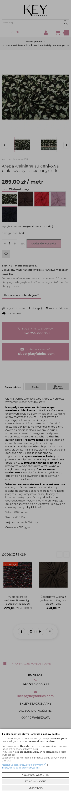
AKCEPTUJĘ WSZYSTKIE (35, 775)
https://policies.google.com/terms (20, 767)
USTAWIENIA (36, 788)
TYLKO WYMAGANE (35, 781)
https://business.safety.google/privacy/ (22, 764)
